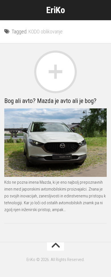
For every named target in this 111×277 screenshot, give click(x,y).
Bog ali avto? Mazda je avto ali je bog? (50, 100)
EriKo (55, 10)
